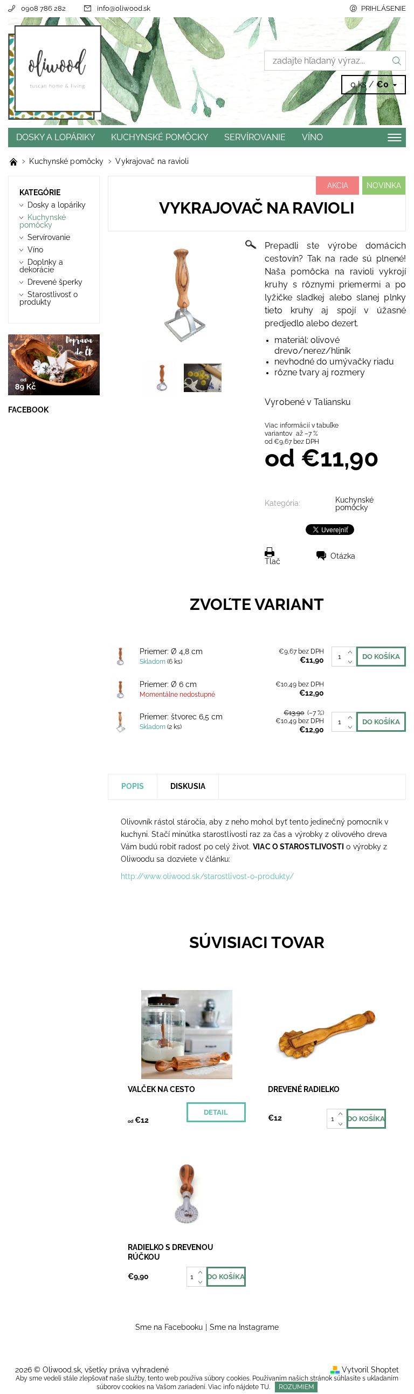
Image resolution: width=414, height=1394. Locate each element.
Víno (312, 137)
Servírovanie (255, 137)
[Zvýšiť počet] (352, 651)
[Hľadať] (397, 61)
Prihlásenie (383, 8)
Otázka (342, 556)
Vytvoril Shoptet (370, 1369)
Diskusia (187, 786)
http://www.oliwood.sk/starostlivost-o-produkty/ (207, 876)
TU (264, 1387)
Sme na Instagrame (244, 1327)
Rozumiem (296, 1387)
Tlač (272, 561)
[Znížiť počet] (352, 662)
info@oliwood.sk (123, 8)
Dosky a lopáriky (55, 137)
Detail (216, 1112)
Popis (132, 786)
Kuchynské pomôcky (159, 137)
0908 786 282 (43, 8)
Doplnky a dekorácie (41, 266)
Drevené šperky (54, 282)
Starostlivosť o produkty (48, 298)
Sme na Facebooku (169, 1327)
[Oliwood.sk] (107, 72)
